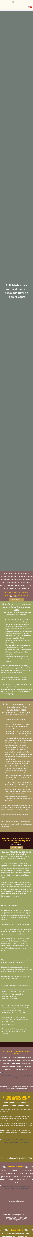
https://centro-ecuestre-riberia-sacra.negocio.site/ (16, 1219)
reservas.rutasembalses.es (16, 1088)
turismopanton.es (16, 596)
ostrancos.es (17, 1201)
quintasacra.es (16, 844)
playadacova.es (16, 1158)
